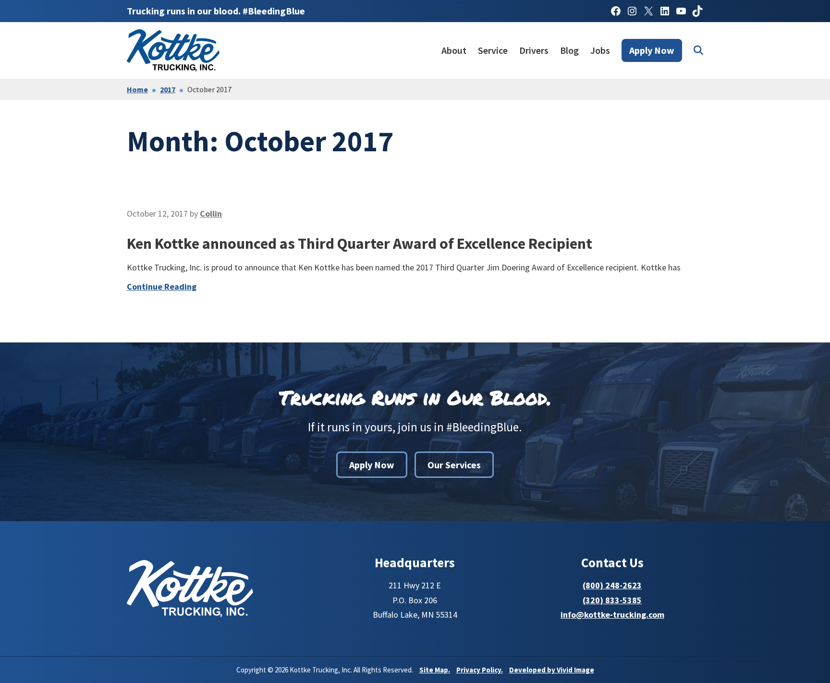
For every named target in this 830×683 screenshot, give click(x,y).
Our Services (454, 465)
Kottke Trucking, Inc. (175, 50)
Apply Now (371, 465)
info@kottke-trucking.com (612, 614)
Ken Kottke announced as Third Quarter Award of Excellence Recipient (359, 243)
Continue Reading (161, 286)
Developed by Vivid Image (551, 669)
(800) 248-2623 (612, 585)
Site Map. (434, 669)
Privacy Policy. (479, 669)
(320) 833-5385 (612, 600)
